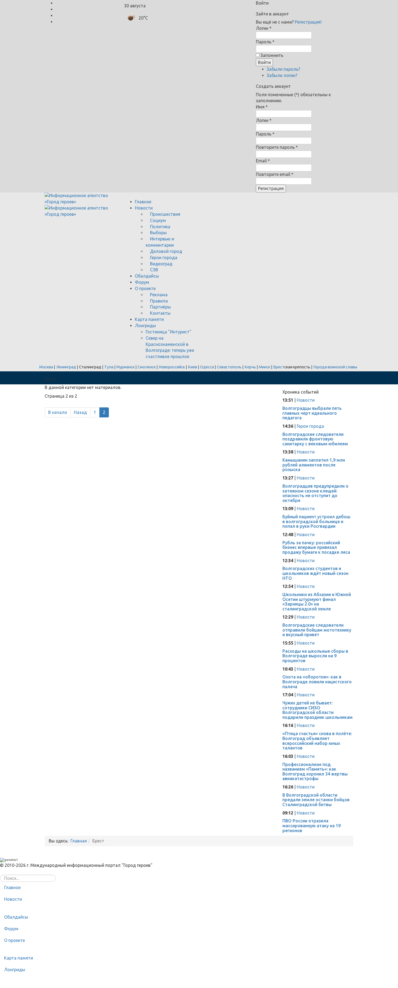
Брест (278, 367)
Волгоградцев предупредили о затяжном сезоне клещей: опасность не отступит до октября (315, 493)
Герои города (163, 257)
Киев (192, 367)
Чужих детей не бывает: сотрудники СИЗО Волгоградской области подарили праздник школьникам (317, 710)
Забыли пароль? (283, 69)
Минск (264, 367)
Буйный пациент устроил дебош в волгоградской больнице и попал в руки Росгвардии (316, 521)
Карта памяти (149, 319)
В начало (57, 412)
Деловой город (165, 251)
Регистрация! (308, 22)
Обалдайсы (147, 275)
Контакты (160, 313)
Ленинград (66, 367)
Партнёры (160, 306)
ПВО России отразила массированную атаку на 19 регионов (311, 825)
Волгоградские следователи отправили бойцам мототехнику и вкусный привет (316, 630)
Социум (157, 220)
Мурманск (125, 367)
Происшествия (164, 214)
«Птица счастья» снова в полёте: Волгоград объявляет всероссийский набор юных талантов (317, 740)
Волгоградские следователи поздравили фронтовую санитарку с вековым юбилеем (315, 439)
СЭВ (153, 269)
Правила (158, 300)
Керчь (250, 367)
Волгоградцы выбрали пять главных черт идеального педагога (312, 413)
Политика (159, 226)
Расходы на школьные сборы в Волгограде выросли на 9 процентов (315, 656)
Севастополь (229, 367)
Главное (143, 201)
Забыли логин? (282, 75)
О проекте (145, 288)
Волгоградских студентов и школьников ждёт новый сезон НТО (315, 573)
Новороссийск (172, 367)
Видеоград (160, 263)
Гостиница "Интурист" (168, 331)
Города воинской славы (335, 367)
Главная (78, 840)
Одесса (207, 367)
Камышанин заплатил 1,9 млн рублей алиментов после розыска (313, 465)
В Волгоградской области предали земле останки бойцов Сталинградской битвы (316, 800)
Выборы (158, 232)
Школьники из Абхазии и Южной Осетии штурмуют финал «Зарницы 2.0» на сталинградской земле (316, 601)
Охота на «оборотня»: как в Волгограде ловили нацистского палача (317, 681)
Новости (144, 207)
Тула (108, 367)
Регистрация (271, 188)
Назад (80, 412)
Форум (142, 282)
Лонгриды (145, 325)
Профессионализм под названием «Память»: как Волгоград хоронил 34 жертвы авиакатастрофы (315, 771)
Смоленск (147, 367)
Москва (46, 367)
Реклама (158, 294)
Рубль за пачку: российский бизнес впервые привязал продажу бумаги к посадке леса (316, 547)
